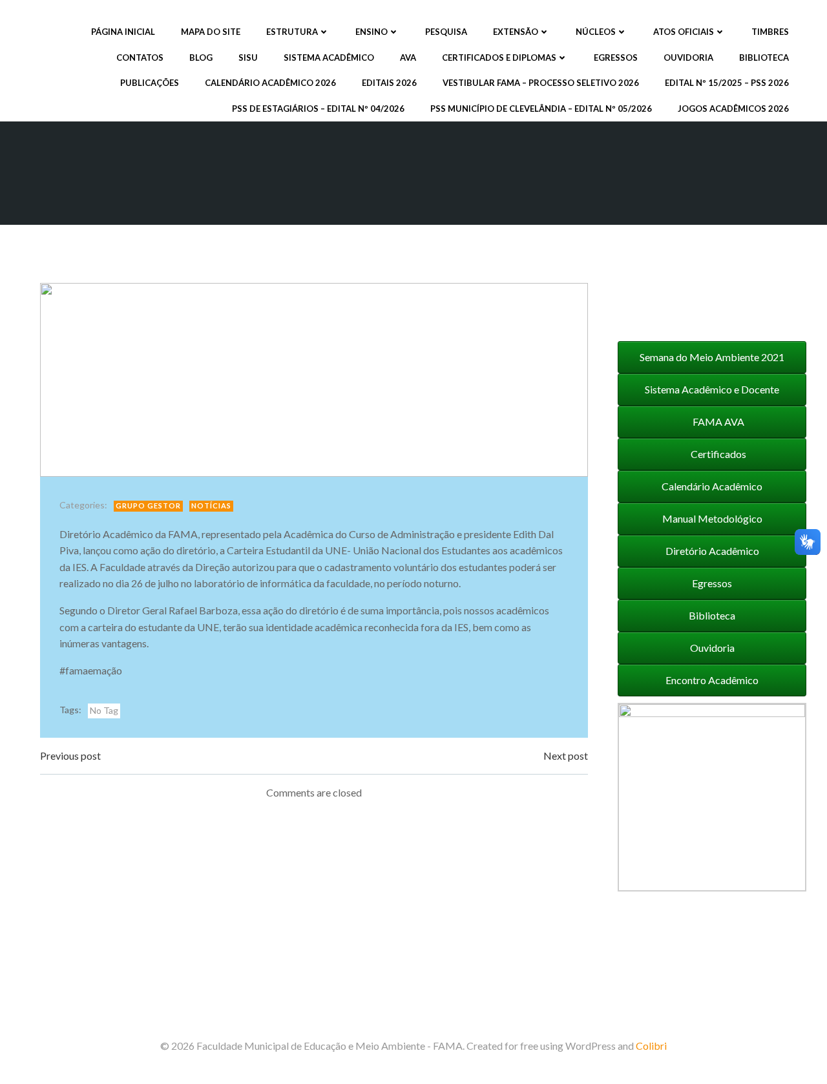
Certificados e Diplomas (499, 57)
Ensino (371, 31)
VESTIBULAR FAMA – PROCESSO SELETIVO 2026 (541, 83)
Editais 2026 (389, 83)
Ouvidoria (688, 57)
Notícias (211, 505)
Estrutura (292, 31)
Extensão (515, 31)
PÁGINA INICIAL (123, 31)
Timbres (770, 31)
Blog (201, 57)
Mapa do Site (210, 31)
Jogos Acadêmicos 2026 (733, 108)
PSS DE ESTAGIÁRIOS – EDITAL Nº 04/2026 (318, 108)
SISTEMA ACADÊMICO (329, 57)
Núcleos (596, 31)
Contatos (139, 57)
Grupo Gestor (148, 505)
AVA (408, 57)
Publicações (149, 83)
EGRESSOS (616, 57)
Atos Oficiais (683, 31)
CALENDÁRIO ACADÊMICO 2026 (270, 83)
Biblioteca (764, 57)
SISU (248, 57)
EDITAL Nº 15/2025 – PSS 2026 (727, 83)
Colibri (651, 1045)
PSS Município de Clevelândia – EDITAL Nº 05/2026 (541, 108)
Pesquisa (446, 31)
